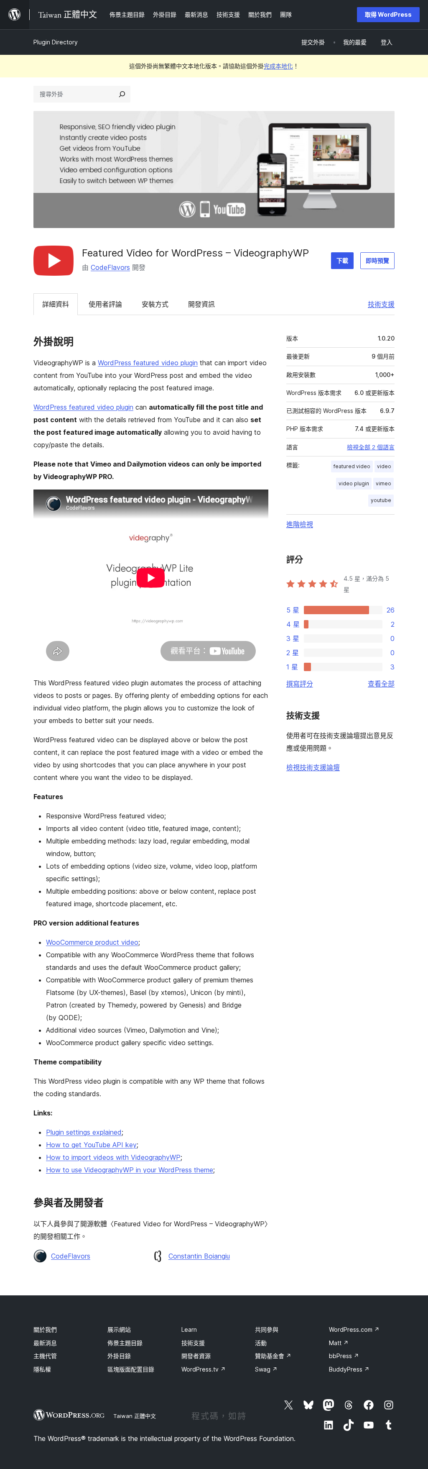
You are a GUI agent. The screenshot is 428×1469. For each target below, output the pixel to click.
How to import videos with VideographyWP (113, 1157)
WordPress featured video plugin (148, 363)
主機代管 (45, 1355)
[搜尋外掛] (122, 94)
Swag (266, 1369)
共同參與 (266, 1329)
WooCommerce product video (92, 942)
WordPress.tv (203, 1369)
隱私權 (42, 1369)
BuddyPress (349, 1369)
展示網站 (119, 1329)
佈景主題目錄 (125, 1342)
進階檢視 (299, 524)
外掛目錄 (119, 1355)
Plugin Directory (55, 42)
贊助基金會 (273, 1355)
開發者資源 (196, 1355)
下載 (342, 260)
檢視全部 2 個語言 (371, 447)
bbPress (344, 1355)
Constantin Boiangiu (199, 1256)
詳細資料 (55, 304)
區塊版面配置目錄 (130, 1369)
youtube (381, 500)
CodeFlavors (110, 267)
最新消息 (45, 1342)
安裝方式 (155, 304)
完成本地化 (278, 65)
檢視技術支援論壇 (313, 767)
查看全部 (381, 683)
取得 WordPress (388, 14)
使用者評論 (105, 304)
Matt (339, 1342)
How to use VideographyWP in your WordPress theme (129, 1170)
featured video (352, 466)
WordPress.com (354, 1329)
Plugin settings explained (84, 1132)
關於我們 (45, 1329)
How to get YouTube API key (91, 1145)
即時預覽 (377, 260)
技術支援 (381, 304)
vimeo (383, 483)
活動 (261, 1342)
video (384, 466)
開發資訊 (201, 304)
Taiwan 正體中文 (134, 1416)
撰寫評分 (299, 683)
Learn (189, 1329)
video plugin (354, 483)
